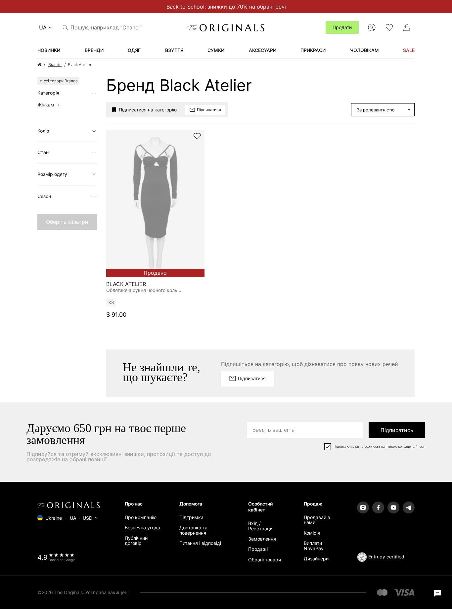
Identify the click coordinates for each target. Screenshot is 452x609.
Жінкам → (48, 104)
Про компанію (141, 517)
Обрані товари (264, 559)
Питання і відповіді (200, 543)
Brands (55, 64)
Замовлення (262, 539)
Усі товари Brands (60, 80)
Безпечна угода (142, 527)
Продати (342, 27)
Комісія (312, 533)
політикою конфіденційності (403, 446)
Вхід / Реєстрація (261, 525)
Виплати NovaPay (314, 545)
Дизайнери (316, 558)
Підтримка (191, 517)
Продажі (258, 549)
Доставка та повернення (193, 530)
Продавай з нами (317, 519)
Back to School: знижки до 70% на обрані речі (226, 6)
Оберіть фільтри (67, 222)
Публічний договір (136, 540)
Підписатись (397, 430)
